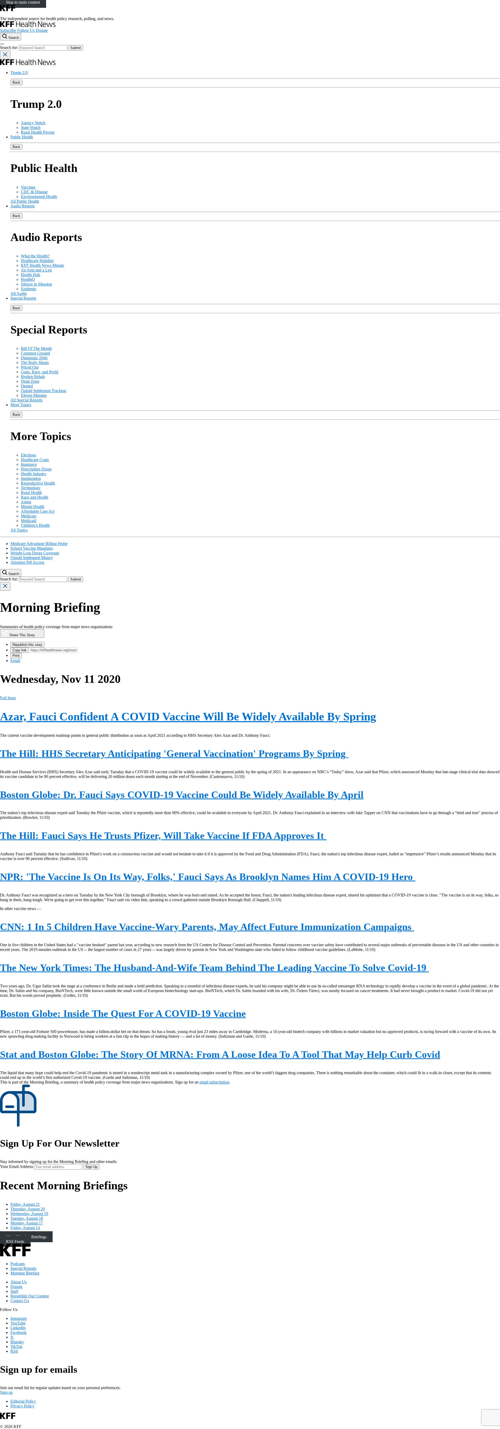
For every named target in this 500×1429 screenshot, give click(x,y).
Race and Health (34, 497)
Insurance (29, 464)
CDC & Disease (34, 192)
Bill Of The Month (36, 348)
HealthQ (28, 279)
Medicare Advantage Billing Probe (38, 543)
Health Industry (33, 474)
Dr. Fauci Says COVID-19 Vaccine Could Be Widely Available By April (182, 794)
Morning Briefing (24, 1273)
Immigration (31, 478)
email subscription (214, 1082)
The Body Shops (35, 362)
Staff (14, 1291)
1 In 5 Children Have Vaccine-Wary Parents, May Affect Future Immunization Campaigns (207, 926)
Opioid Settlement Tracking (43, 390)
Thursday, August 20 (27, 1209)
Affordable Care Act (37, 511)
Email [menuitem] (15, 660)
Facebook (18, 1332)
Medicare (28, 516)
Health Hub (30, 275)
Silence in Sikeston (36, 284)
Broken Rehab (33, 376)
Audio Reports (22, 206)
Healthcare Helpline (37, 260)
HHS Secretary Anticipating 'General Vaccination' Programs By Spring (174, 753)
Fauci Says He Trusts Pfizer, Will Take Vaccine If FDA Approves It (163, 835)
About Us (18, 1282)
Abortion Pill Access (27, 562)
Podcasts (17, 1263)
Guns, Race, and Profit (39, 372)
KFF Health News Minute (42, 265)
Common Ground (35, 353)
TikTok (16, 1346)
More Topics (20, 405)
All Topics (19, 530)
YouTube (18, 1323)
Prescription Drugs (36, 469)
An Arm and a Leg (36, 270)
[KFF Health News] (27, 25)
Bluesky (17, 1342)
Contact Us (19, 1300)
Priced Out (30, 367)
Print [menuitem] (16, 656)
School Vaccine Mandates (31, 548)
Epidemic (28, 289)
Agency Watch (33, 123)
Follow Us (26, 30)
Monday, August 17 (26, 1223)
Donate (42, 30)
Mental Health (32, 506)
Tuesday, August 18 (26, 1218)
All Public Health (24, 201)
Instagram (18, 1318)
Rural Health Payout (37, 132)
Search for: (9, 47)
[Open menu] (2, 44)
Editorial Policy (23, 1401)
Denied (27, 386)
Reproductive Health (38, 483)
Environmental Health (39, 196)
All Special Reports (26, 400)
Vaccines (28, 187)
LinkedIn (18, 1328)
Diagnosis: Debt (34, 358)
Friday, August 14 (25, 1228)
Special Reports (23, 298)
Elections (28, 455)
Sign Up (91, 1167)
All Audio (18, 293)
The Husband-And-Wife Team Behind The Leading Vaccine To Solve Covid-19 (214, 967)
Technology (30, 488)
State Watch (30, 127)
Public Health (21, 137)
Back (16, 82)
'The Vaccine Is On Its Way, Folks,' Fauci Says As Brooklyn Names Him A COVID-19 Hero (207, 876)
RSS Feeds (15, 1241)
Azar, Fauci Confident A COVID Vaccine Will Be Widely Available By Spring (188, 716)
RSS (14, 1351)
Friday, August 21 (25, 1204)
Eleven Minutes (34, 395)
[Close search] (5, 55)
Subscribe (8, 30)
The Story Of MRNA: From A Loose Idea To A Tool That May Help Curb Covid (220, 1054)
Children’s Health (35, 525)
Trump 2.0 (19, 72)
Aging (26, 502)
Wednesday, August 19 (29, 1213)
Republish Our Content (29, 1296)
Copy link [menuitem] (19, 650)
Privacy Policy (22, 1406)
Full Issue (8, 698)
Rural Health (31, 492)
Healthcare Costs (35, 459)
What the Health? (35, 256)
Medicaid (28, 520)
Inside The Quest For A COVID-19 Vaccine (123, 1013)
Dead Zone (30, 381)
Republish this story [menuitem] (27, 645)
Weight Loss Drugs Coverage (34, 553)
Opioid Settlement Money (31, 557)
